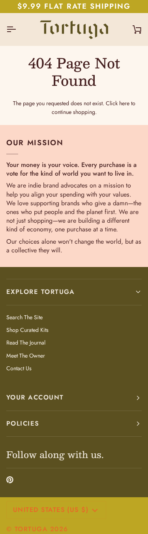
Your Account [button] (35, 397)
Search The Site (24, 317)
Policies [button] (22, 423)
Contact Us (19, 368)
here (124, 103)
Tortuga (31, 529)
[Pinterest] (9, 479)
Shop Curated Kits (27, 330)
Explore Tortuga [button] (40, 291)
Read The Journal (25, 343)
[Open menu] (18, 29)
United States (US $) (50, 509)
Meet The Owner (25, 356)
